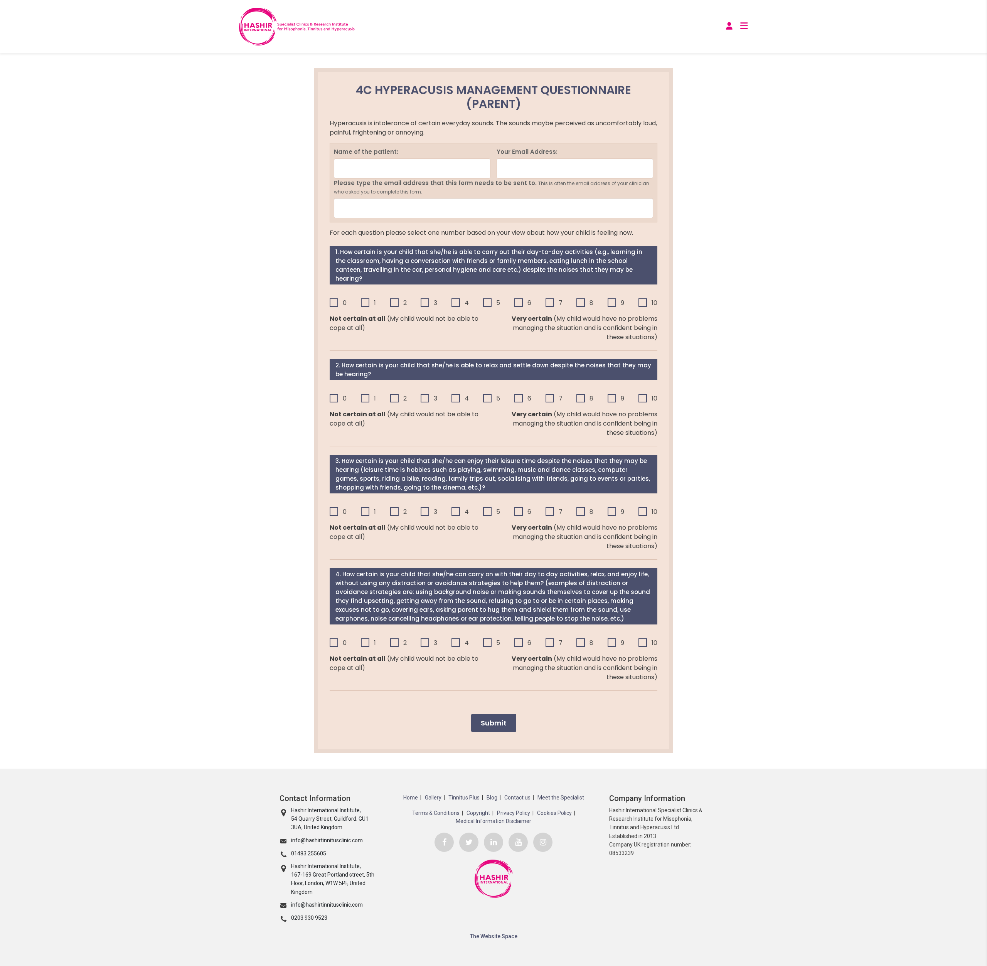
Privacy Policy (513, 813)
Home (410, 797)
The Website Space (493, 936)
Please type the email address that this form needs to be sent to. (491, 187)
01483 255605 (308, 853)
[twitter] (468, 842)
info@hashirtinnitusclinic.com (327, 840)
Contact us (517, 797)
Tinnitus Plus (464, 797)
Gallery (433, 797)
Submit (494, 723)
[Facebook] (444, 842)
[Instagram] (542, 842)
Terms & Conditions (436, 813)
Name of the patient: (366, 152)
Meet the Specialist (560, 797)
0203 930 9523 (309, 918)
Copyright (478, 813)
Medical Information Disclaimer (493, 821)
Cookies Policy (554, 813)
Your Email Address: (527, 152)
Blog (492, 797)
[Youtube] (518, 842)
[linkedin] (493, 842)
